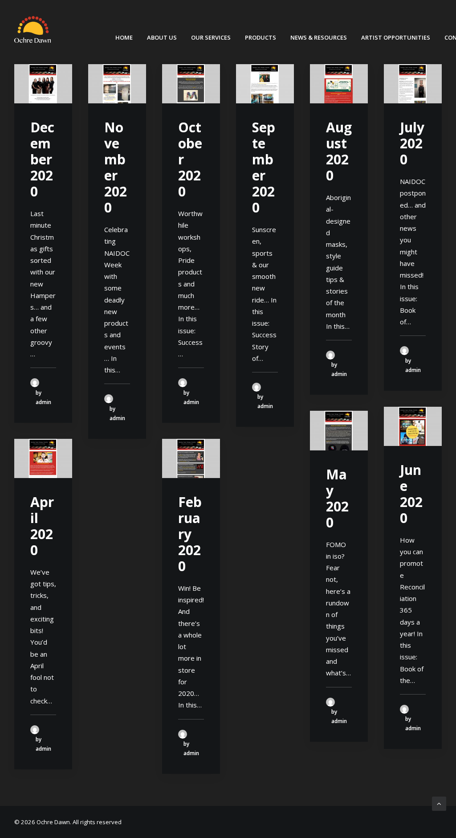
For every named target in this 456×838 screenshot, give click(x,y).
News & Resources (318, 37)
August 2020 (339, 151)
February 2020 (190, 534)
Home (124, 37)
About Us (162, 37)
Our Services (211, 37)
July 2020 (412, 143)
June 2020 (411, 494)
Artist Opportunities (395, 37)
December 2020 (42, 159)
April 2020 (42, 526)
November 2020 (115, 167)
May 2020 (337, 498)
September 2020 (263, 167)
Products (260, 37)
